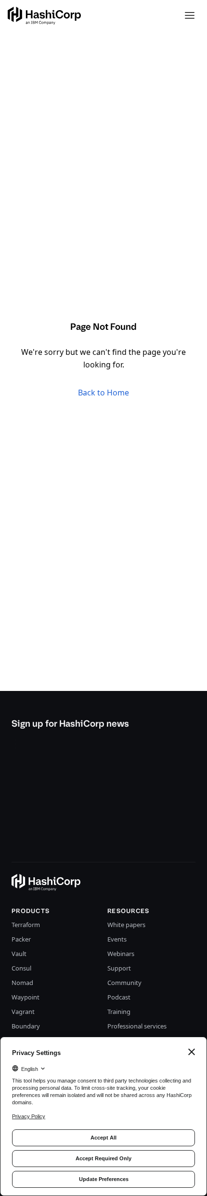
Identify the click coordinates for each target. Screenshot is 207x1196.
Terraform (26, 924)
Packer (21, 939)
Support (119, 968)
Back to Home (103, 392)
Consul (21, 968)
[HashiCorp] (44, 16)
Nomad (22, 982)
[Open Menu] (189, 15)
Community (124, 982)
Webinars (120, 953)
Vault (19, 953)
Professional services (137, 1026)
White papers (126, 924)
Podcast (118, 997)
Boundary (26, 1026)
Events (117, 939)
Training (118, 1011)
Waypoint (25, 997)
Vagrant (23, 1011)
